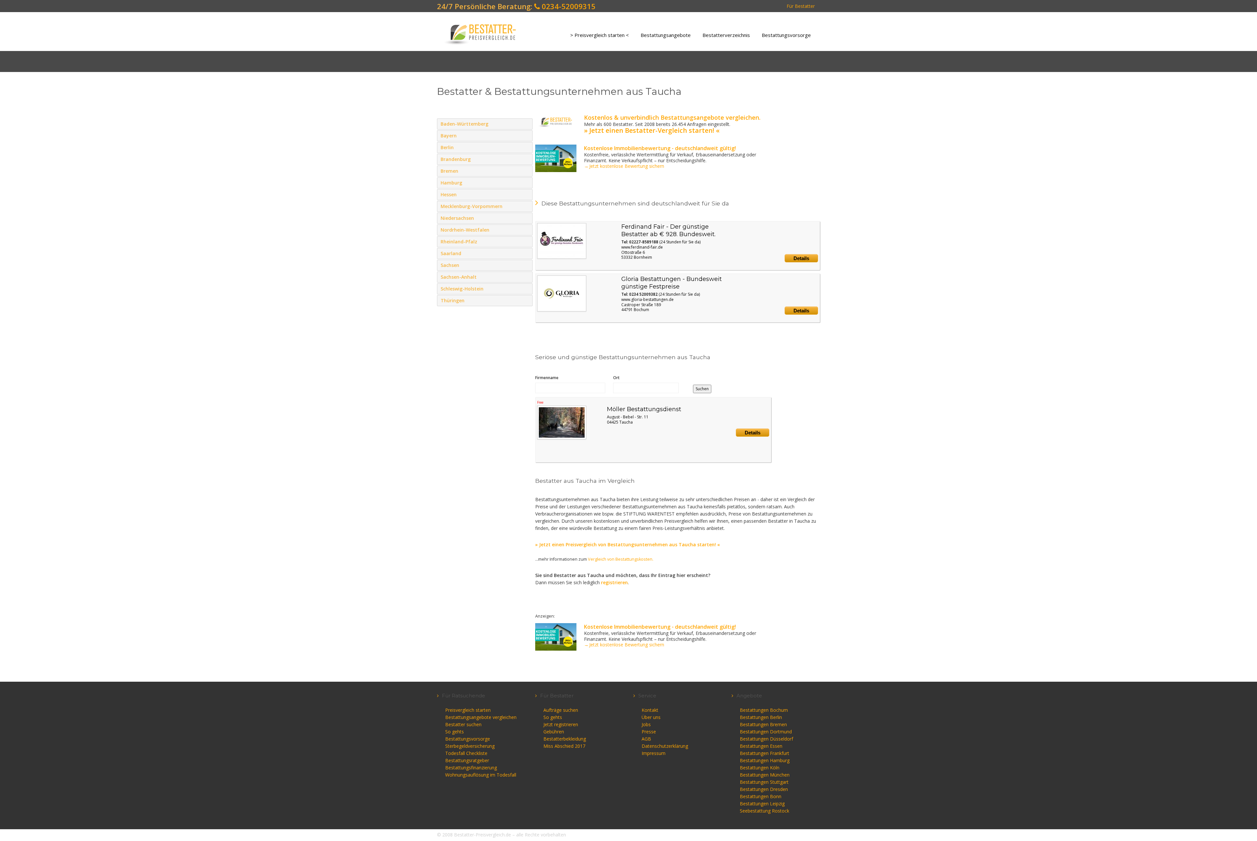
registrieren (614, 582)
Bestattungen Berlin (761, 717)
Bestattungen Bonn (760, 796)
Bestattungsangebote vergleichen (481, 717)
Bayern (526, 135)
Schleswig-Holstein (526, 288)
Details (801, 258)
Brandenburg (526, 159)
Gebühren (553, 731)
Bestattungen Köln (759, 767)
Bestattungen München (765, 775)
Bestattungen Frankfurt (764, 753)
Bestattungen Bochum (764, 710)
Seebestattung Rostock (764, 811)
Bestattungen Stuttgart (764, 782)
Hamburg (526, 182)
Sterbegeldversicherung (470, 746)
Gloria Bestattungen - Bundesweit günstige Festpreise (671, 282)
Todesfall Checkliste (466, 753)
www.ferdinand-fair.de (642, 247)
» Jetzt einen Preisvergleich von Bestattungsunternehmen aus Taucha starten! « (627, 544)
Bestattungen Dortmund (766, 731)
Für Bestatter (801, 6)
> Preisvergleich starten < (599, 35)
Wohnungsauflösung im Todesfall (480, 775)
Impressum (653, 753)
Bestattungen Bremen (763, 724)
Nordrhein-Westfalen (526, 230)
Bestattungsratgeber (467, 760)
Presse (649, 731)
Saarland (526, 253)
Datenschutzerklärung (665, 746)
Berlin (526, 147)
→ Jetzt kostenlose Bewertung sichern (624, 166)
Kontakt (650, 710)
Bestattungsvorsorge (786, 35)
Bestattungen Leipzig (762, 803)
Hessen (526, 194)
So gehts (454, 731)
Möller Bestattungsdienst (644, 409)
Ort (616, 377)
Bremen (526, 171)
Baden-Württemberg (526, 124)
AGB (646, 739)
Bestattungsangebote (666, 35)
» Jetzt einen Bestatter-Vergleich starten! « (652, 130)
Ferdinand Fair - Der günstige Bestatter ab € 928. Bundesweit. (668, 230)
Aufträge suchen (560, 710)
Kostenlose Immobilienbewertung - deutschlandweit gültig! (660, 148)
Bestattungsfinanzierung (471, 767)
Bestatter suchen (463, 724)
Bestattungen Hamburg (765, 760)
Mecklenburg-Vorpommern (526, 206)
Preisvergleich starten (468, 710)
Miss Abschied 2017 (564, 746)
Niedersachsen (526, 218)
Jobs (646, 724)
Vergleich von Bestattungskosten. (620, 559)
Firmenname (546, 377)
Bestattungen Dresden (764, 789)
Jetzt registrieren (560, 724)
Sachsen (526, 265)
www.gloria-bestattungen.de (647, 299)
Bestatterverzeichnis (726, 35)
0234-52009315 (567, 6)
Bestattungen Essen (761, 746)
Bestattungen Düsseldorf (766, 739)
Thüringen (526, 300)
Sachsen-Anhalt (526, 277)
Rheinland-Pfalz (526, 241)
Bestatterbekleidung (564, 739)
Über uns (651, 717)
